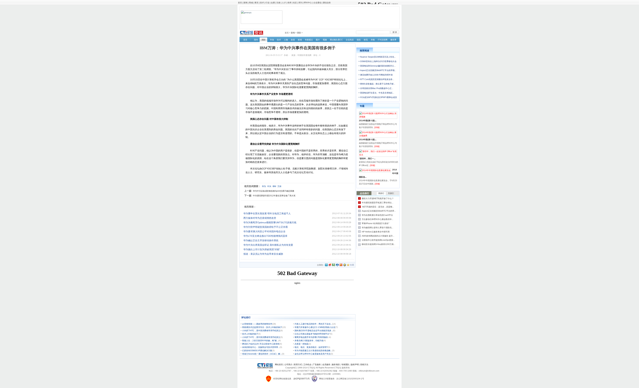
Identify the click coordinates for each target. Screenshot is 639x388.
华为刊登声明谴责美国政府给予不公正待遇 (265, 227)
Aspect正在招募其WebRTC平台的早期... (378, 70)
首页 (240, 2)
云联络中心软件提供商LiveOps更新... (378, 240)
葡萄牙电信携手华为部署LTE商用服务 (311, 337)
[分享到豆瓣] (333, 265)
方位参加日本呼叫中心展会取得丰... (377, 219)
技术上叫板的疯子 (250, 334)
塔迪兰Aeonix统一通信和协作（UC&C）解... (262, 354)
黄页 (256, 2)
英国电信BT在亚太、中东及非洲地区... (377, 93)
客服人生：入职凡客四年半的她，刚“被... (260, 340)
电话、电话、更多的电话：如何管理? (311, 347)
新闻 (245, 2)
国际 (299, 33)
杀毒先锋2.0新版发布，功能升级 (309, 340)
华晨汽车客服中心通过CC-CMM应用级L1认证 (315, 327)
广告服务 (317, 364)
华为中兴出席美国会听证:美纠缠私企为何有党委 (268, 245)
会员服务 (326, 364)
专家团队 (345, 364)
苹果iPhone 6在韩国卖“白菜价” (375, 223)
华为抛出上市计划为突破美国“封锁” (261, 249)
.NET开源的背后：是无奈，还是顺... (378, 207)
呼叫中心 (308, 2)
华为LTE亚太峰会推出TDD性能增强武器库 (265, 236)
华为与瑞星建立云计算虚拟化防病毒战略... (313, 350)
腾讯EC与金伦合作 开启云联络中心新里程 (260, 344)
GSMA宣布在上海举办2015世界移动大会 (378, 61)
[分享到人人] (337, 265)
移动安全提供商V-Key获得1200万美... (378, 244)
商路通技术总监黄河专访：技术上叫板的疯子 (262, 327)
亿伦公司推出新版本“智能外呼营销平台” (312, 334)
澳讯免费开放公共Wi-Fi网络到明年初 (376, 75)
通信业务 (327, 2)
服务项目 (336, 364)
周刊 (300, 2)
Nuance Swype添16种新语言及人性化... (378, 57)
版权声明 (355, 364)
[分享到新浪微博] (330, 265)
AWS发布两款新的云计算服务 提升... (378, 236)
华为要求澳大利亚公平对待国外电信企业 (264, 231)
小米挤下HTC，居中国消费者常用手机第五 (261, 330)
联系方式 (298, 364)
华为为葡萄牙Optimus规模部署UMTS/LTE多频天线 (269, 222)
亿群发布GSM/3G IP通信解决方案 (257, 350)
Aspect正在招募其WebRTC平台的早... (379, 211)
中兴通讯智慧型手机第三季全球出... (377, 202)
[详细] (376, 127)
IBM (274, 186)
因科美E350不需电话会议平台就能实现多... (314, 330)
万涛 (279, 186)
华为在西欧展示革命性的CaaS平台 (377, 215)
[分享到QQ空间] (344, 265)
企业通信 (317, 2)
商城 (251, 2)
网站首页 (279, 364)
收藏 (352, 265)
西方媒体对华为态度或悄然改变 (259, 218)
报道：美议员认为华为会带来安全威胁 (263, 254)
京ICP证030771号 (301, 379)
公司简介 (288, 364)
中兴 (269, 186)
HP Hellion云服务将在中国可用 (376, 232)
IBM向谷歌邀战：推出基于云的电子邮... (377, 84)
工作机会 (307, 364)
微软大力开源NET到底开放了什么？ (378, 198)
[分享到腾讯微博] (326, 265)
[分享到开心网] (341, 265)
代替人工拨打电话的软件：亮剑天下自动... (313, 324)
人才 (284, 2)
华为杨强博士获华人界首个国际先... (377, 227)
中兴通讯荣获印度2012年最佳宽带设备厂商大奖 (274, 195)
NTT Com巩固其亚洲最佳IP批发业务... (377, 79)
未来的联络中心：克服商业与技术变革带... (261, 347)
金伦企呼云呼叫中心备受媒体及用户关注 (312, 354)
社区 (295, 2)
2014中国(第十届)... (367, 120)
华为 (264, 186)
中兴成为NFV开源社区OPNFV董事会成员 (378, 97)
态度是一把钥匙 (302, 344)
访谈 (278, 2)
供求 (289, 2)
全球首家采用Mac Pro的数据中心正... (376, 88)
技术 (262, 2)
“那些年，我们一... (367, 158)
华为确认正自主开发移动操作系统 (260, 240)
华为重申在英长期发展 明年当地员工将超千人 (267, 213)
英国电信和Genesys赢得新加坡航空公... (378, 66)
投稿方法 (364, 364)
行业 (267, 2)
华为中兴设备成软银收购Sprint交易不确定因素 (273, 191)
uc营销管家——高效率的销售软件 (257, 324)
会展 (273, 2)
